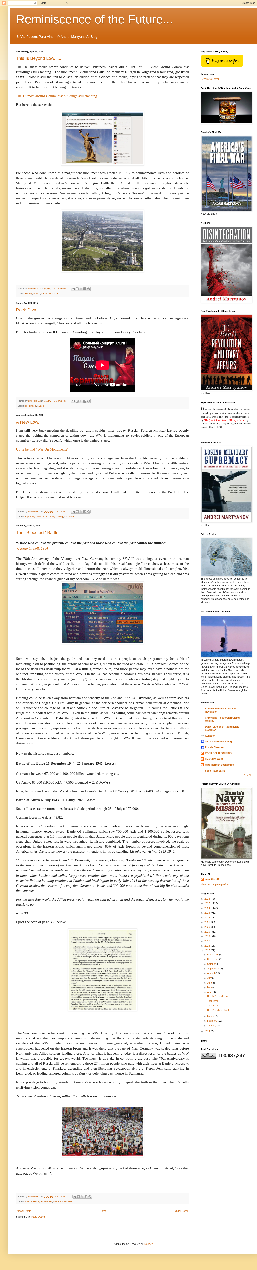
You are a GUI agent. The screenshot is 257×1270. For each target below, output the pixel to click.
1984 (44, 548)
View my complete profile (214, 884)
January (212, 1025)
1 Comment (61, 511)
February (212, 1020)
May (209, 987)
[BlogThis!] (77, 289)
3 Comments (60, 401)
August (211, 973)
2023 (207, 912)
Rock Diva (26, 309)
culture (28, 1201)
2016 (207, 945)
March (211, 1016)
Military (60, 516)
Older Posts (181, 1211)
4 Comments (61, 1196)
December (213, 954)
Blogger (148, 1244)
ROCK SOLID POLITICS (218, 753)
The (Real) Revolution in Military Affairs (224, 420)
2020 (207, 926)
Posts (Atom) (38, 1216)
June (210, 982)
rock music (30, 406)
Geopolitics (42, 516)
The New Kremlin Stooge (219, 741)
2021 (207, 922)
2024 (207, 908)
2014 (207, 1031)
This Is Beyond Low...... (38, 58)
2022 (207, 917)
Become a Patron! (210, 79)
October (211, 964)
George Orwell (28, 548)
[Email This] (73, 289)
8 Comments (60, 288)
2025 (207, 903)
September (213, 968)
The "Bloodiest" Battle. (38, 532)
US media (46, 293)
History (28, 293)
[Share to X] (81, 289)
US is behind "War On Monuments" (42, 449)
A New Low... (29, 422)
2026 (207, 898)
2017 (207, 941)
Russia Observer (214, 747)
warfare (57, 1201)
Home (103, 1211)
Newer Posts (24, 1211)
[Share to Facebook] (85, 289)
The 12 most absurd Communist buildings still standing (56, 96)
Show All (247, 775)
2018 (207, 936)
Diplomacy (30, 516)
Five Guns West (214, 759)
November (213, 959)
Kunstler (210, 735)
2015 (207, 950)
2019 (207, 931)
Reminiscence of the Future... (94, 19)
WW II (55, 293)
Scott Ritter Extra (215, 770)
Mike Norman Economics (219, 764)
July (209, 978)
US (65, 516)
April (210, 992)
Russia (36, 293)
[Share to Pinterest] (89, 289)
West (64, 1201)
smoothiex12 (212, 879)
